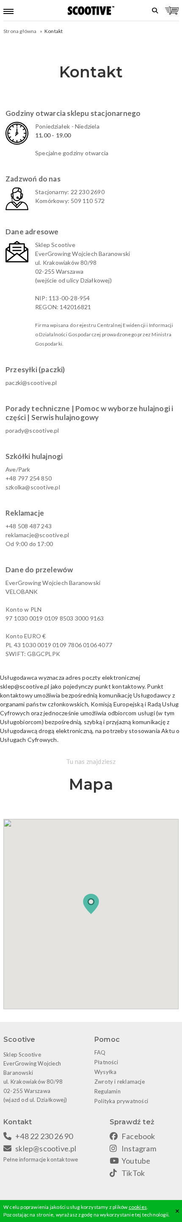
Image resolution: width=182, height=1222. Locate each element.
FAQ (100, 1052)
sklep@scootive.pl (45, 1148)
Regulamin (107, 1091)
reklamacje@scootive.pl (37, 534)
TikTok (133, 1173)
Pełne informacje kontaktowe (40, 1159)
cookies (138, 1207)
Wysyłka (105, 1071)
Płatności (106, 1062)
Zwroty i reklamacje (119, 1081)
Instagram (138, 1148)
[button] (91, 903)
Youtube (135, 1160)
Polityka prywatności (121, 1101)
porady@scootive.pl (32, 430)
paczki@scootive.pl (31, 382)
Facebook (138, 1136)
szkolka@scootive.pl (33, 487)
